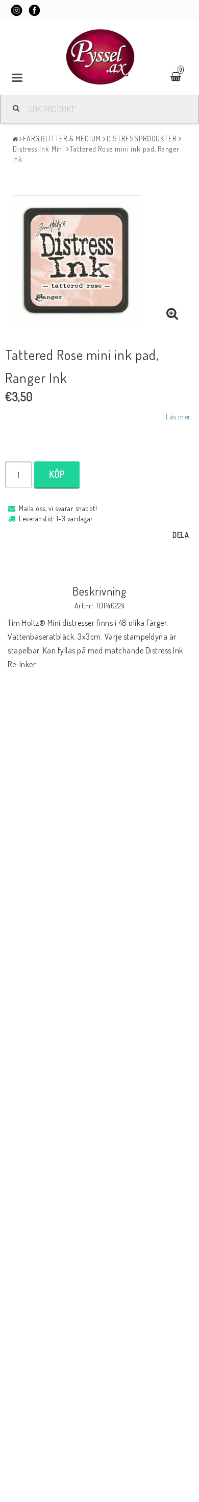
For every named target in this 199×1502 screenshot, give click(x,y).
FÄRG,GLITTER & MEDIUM (62, 138)
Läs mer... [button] (180, 416)
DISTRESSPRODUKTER (142, 138)
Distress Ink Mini (38, 148)
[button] (172, 314)
